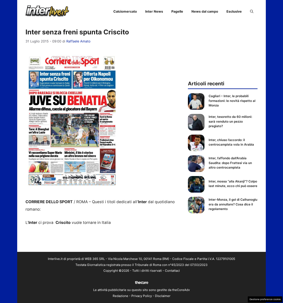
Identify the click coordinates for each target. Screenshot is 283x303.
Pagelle (177, 11)
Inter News (154, 11)
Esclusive (234, 11)
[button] (252, 11)
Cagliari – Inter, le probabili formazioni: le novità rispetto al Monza (232, 100)
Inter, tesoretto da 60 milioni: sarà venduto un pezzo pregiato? (230, 121)
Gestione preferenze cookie (265, 299)
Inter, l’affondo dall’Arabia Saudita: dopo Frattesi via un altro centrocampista (230, 162)
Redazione (120, 296)
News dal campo (204, 11)
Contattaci (172, 271)
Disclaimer (163, 296)
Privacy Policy (141, 296)
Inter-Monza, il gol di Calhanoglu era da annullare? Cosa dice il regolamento (233, 204)
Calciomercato (125, 11)
